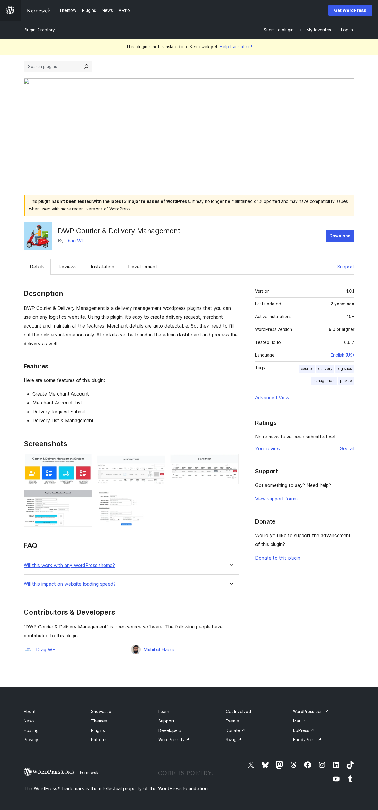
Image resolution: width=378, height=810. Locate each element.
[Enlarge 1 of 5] (84, 462)
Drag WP (75, 241)
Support (345, 267)
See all (347, 448)
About (29, 711)
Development (142, 267)
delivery (325, 368)
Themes (99, 720)
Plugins (98, 730)
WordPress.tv (174, 739)
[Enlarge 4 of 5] (157, 499)
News (29, 720)
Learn (163, 711)
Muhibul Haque (159, 649)
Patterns (99, 739)
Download (340, 235)
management (323, 380)
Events (232, 720)
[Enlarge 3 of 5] (157, 462)
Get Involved (238, 711)
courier (307, 368)
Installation (102, 267)
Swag (234, 739)
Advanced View (272, 398)
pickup (346, 380)
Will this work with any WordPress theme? (69, 565)
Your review (268, 448)
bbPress (303, 730)
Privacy (31, 739)
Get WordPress (350, 10)
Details (37, 267)
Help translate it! (236, 46)
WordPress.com (311, 711)
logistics (344, 368)
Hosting (31, 730)
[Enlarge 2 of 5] (84, 498)
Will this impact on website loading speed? (70, 584)
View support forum (276, 499)
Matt (300, 720)
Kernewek (89, 772)
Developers (169, 730)
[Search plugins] (86, 66)
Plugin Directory (39, 29)
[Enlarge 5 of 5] (231, 462)
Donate (235, 730)
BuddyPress (307, 739)
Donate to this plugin (277, 558)
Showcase (101, 711)
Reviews (67, 267)
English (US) (342, 354)
